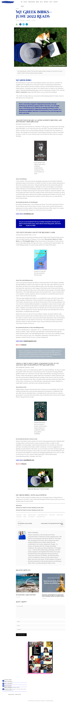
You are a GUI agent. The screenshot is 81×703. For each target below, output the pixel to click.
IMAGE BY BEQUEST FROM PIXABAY (38, 489)
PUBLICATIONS (31, 1)
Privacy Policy (11, 694)
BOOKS (25, 1)
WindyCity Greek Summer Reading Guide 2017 (29, 510)
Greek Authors (60, 514)
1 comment (33, 20)
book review (19, 514)
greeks (25, 516)
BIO (21, 1)
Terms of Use (18, 694)
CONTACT (55, 1)
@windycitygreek (7, 685)
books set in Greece (32, 514)
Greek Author (52, 514)
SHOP (50, 1)
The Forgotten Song (28, 241)
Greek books (19, 516)
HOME (22, 6)
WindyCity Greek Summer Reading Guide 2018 (29, 507)
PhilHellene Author (41, 516)
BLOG (41, 1)
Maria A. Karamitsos (21, 92)
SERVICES (46, 1)
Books (17, 8)
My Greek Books (31, 516)
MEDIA (37, 1)
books (25, 514)
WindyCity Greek (7, 679)
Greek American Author (42, 514)
